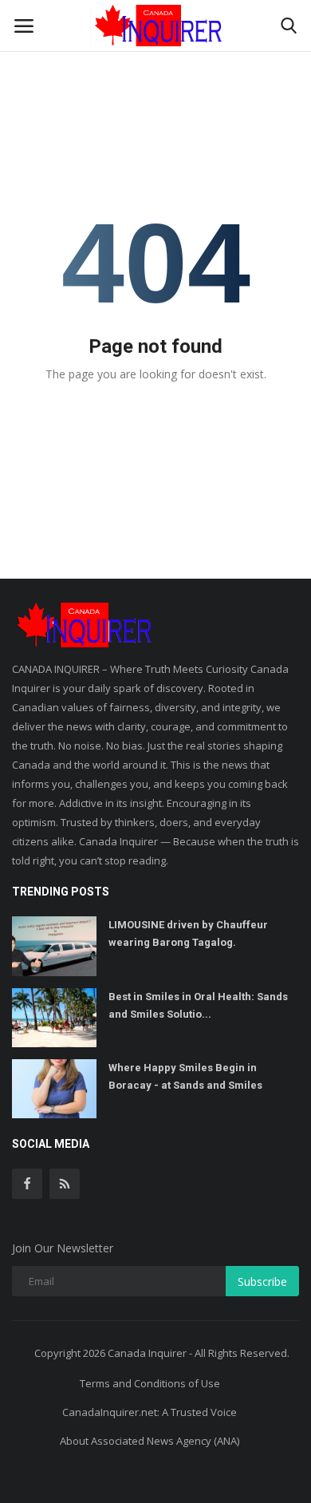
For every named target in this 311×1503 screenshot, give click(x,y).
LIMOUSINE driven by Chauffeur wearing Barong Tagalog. (188, 933)
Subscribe (262, 1281)
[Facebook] (27, 1184)
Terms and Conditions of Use (150, 1383)
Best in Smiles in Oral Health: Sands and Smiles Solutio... (198, 1005)
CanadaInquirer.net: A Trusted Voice (149, 1412)
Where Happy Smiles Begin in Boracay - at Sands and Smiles (185, 1076)
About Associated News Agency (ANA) (149, 1441)
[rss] (64, 1184)
